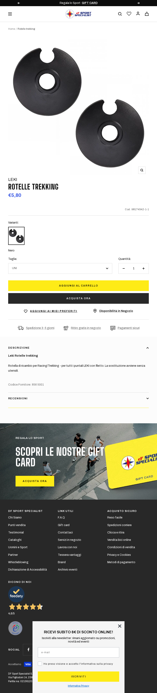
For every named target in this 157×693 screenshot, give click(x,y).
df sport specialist (25, 511)
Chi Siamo (15, 517)
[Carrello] (147, 14)
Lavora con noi (67, 547)
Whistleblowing (18, 562)
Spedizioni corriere (119, 525)
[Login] (138, 14)
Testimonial (16, 532)
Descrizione (19, 347)
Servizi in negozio (69, 539)
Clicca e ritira (115, 532)
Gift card (64, 525)
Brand (62, 562)
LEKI (12, 179)
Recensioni (18, 398)
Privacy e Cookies (119, 554)
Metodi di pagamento (121, 562)
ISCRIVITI (78, 676)
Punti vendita (17, 525)
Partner (13, 554)
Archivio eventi (67, 569)
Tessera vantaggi (69, 554)
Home (11, 28)
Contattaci (65, 532)
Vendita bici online (119, 539)
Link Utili (65, 511)
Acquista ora (78, 298)
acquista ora (35, 481)
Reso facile (114, 517)
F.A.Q (61, 517)
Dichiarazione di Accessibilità (27, 569)
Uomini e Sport (18, 547)
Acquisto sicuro (122, 511)
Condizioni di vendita (121, 547)
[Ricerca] (120, 14)
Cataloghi (14, 539)
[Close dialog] (120, 626)
